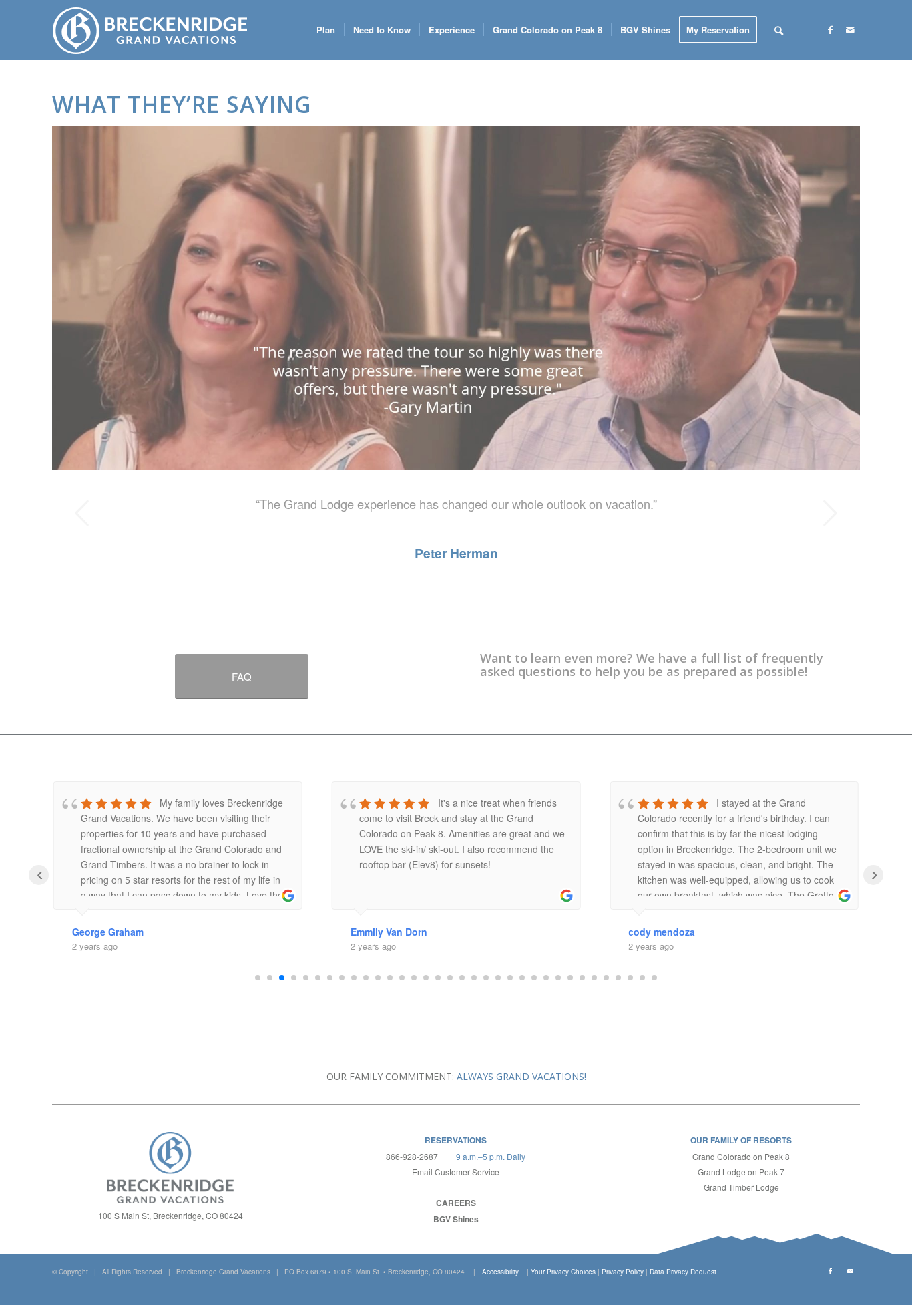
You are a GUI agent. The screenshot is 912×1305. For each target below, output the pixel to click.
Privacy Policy (623, 1271)
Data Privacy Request (683, 1271)
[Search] (779, 30)
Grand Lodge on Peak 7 (741, 1171)
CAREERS (456, 1203)
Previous (82, 513)
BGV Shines (456, 1219)
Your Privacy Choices (563, 1271)
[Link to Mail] (850, 29)
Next (830, 513)
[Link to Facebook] (830, 29)
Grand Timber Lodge (741, 1187)
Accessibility (500, 1271)
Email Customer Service (455, 1171)
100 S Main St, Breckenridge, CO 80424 (170, 1215)
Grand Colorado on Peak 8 (741, 1156)
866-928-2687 (412, 1156)
